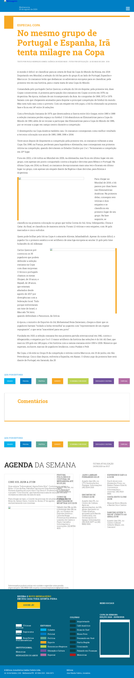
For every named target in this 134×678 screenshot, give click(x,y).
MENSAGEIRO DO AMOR (27, 655)
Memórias (21, 652)
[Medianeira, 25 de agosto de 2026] (26, 2)
